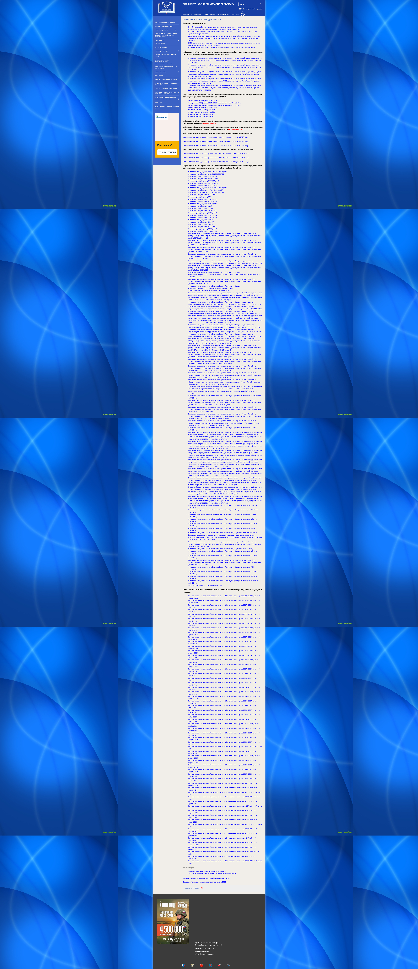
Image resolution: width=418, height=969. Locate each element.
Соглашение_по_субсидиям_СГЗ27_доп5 (202, 217)
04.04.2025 (204, 252)
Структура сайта (161, 47)
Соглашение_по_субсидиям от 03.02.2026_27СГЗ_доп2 (207, 188)
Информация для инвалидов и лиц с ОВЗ (167, 84)
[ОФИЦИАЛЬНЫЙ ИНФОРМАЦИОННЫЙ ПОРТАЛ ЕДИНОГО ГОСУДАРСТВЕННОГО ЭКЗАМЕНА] (186, 965)
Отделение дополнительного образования (166, 67)
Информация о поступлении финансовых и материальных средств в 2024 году (215, 141)
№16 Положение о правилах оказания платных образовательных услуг (213, 29)
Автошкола (159, 75)
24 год (194, 521)
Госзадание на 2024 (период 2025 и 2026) (202, 101)
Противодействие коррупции (166, 88)
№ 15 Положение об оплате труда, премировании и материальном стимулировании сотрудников (222, 27)
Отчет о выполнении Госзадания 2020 (201, 114)
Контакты (235, 14)
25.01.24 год (192, 578)
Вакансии (158, 103)
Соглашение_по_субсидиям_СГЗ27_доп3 (202, 213)
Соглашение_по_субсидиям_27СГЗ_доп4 (202, 176)
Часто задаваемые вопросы (165, 30)
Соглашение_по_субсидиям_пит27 (200, 206)
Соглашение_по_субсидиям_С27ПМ (200, 208)
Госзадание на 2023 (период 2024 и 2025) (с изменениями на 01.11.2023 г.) (214, 105)
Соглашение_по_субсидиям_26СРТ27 (201, 222)
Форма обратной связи (164, 26)
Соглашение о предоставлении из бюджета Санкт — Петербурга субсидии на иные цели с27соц (222, 556)
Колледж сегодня (162, 51)
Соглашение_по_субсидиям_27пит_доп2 (202, 227)
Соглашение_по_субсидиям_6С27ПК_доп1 (203, 183)
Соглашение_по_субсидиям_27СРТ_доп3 (202, 201)
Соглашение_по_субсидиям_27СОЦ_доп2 (202, 231)
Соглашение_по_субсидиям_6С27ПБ (201, 220)
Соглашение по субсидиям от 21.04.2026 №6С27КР (206, 192)
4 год (195, 574)
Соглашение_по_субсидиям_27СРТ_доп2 (202, 229)
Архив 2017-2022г (192, 888)
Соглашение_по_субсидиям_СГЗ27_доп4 (202, 215)
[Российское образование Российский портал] (222, 965)
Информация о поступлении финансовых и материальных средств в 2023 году (215, 145)
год (195, 569)
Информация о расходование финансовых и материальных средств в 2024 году (216, 157)
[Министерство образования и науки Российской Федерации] (195, 965)
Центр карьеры (160, 72)
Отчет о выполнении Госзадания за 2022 (202, 110)
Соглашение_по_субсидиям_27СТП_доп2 (202, 204)
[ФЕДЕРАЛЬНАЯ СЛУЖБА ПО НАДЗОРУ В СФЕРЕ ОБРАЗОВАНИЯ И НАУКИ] (231, 965)
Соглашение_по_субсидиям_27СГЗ (200, 197)
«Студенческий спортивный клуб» (165, 55)
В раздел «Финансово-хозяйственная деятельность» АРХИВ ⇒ (205, 882)
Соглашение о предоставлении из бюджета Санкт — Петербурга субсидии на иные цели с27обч (222, 581)
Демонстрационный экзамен (166, 79)
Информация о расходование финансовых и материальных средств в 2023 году (216, 161)
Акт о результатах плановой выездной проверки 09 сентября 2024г (212, 874)
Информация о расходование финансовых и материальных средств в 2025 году (216, 153)
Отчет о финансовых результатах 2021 (202, 112)
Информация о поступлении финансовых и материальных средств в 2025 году (215, 137)
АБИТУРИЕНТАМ (210, 14)
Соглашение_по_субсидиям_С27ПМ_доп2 (202, 211)
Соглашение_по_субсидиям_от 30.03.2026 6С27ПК (206, 174)
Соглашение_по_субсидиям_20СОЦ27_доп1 (203, 181)
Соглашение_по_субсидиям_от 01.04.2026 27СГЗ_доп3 (207, 172)
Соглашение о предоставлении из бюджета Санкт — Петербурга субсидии (214, 272)
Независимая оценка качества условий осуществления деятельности (166, 35)
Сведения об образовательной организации (162, 42)
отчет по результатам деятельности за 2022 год (205, 585)
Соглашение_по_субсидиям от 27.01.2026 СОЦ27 (205, 190)
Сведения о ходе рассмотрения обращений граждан (167, 93)
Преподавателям (224, 14)
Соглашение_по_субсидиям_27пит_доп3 (202, 195)
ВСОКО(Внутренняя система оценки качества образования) (167, 98)
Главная (186, 14)
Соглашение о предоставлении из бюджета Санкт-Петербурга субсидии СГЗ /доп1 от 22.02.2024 (222, 533)
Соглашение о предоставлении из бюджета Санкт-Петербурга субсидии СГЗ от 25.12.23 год (220, 549)
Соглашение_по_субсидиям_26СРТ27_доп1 (203, 179)
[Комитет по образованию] (213, 965)
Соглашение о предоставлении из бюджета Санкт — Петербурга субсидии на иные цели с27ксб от (222, 576)
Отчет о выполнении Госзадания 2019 (201, 117)
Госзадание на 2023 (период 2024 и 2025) (202, 107)
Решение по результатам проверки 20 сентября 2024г (207, 871)
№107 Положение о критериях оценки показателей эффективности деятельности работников (221, 47)
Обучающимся (197, 14)
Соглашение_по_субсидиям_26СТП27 (201, 224)
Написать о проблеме (167, 152)
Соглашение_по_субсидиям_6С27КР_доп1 (203, 185)
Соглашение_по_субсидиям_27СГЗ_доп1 (202, 199)
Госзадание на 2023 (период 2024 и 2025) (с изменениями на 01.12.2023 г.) (214, 103)
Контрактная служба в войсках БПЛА (167, 107)
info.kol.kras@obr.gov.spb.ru (205, 954)
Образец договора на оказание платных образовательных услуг (206, 878)
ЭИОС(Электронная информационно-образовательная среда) (164, 61)
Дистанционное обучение (165, 22)
